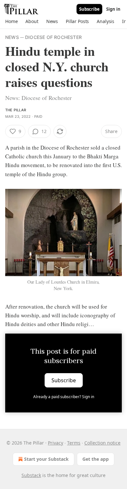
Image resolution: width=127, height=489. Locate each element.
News (12, 37)
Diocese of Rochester (53, 37)
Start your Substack (46, 459)
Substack (31, 475)
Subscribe (89, 9)
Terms (73, 443)
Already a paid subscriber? (63, 396)
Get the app (95, 459)
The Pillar (15, 110)
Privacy (55, 443)
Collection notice (102, 443)
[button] (11, 21)
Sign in (113, 9)
